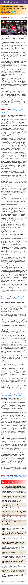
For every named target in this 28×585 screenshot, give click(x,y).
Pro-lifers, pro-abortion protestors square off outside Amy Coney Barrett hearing (13, 111)
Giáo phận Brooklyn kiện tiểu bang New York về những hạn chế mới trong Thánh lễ (13, 501)
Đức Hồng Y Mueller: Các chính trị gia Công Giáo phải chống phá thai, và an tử (13, 497)
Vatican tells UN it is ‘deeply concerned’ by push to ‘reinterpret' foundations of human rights (14, 476)
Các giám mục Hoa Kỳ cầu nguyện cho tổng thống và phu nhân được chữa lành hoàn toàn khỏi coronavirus (14, 575)
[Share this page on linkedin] (14, 12)
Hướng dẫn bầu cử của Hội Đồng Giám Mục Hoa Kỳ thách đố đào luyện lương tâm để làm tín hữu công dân (13, 487)
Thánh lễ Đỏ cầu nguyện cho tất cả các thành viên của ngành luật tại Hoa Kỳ (13, 557)
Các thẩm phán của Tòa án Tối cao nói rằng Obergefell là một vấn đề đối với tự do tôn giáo (12, 561)
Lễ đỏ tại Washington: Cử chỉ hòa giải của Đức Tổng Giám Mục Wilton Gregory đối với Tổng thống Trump (14, 566)
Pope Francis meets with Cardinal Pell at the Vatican (13, 394)
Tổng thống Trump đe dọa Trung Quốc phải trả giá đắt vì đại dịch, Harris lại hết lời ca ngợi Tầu (14, 512)
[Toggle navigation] (25, 2)
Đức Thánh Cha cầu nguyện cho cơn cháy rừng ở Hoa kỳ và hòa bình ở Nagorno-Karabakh (13, 537)
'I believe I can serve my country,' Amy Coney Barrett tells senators (13, 298)
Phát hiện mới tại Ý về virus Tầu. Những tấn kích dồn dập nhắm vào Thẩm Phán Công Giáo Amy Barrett (13, 528)
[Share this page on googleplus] (8, 12)
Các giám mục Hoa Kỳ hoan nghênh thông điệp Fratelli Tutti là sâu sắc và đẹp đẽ (13, 571)
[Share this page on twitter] (11, 12)
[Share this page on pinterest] (5, 12)
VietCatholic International (9, 2)
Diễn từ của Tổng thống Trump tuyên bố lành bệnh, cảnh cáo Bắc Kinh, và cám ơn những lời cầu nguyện (14, 533)
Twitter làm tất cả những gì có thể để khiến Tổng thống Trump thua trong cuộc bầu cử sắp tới (13, 492)
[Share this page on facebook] (2, 12)
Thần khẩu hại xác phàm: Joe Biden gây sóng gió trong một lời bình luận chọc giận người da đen (13, 552)
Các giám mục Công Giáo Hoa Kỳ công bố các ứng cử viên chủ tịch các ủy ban (13, 543)
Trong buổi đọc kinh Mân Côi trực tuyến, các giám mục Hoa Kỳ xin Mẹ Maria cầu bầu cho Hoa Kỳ (13, 523)
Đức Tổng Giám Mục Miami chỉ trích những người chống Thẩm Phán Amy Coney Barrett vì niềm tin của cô (13, 518)
